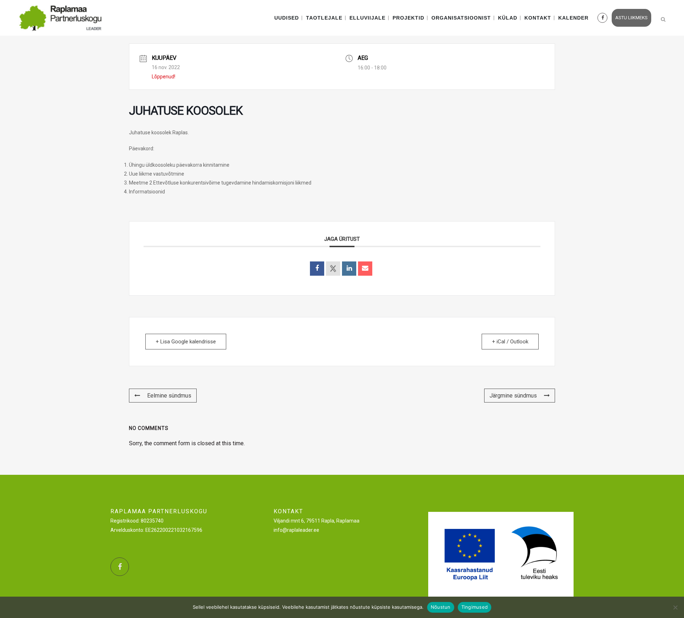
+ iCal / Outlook (510, 341)
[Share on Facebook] (317, 268)
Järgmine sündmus (513, 395)
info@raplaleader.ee (296, 530)
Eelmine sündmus (169, 395)
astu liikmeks (631, 17)
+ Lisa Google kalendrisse (186, 341)
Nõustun (441, 607)
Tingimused (474, 607)
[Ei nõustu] (675, 607)
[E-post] (365, 268)
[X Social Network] (333, 268)
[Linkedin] (349, 268)
